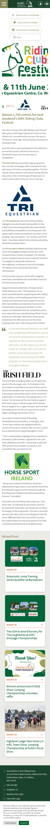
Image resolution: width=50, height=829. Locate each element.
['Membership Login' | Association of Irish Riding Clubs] (40, 3)
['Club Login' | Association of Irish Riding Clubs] (46, 3)
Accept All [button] (23, 823)
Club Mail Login (13, 798)
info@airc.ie (12, 789)
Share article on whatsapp (27, 15)
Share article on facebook (27, 30)
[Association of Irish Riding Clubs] (25, 3)
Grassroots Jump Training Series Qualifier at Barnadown (24, 578)
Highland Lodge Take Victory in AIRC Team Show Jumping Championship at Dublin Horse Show (25, 746)
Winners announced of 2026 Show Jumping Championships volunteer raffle (23, 691)
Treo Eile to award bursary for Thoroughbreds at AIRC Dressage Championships (24, 635)
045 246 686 (12, 785)
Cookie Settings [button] (10, 823)
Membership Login (15, 794)
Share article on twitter (27, 22)
